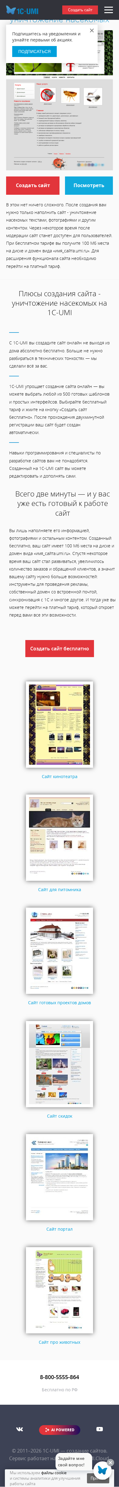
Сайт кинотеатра (60, 776)
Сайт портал (59, 1229)
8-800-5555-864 (59, 1377)
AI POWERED (62, 1429)
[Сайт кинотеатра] (59, 768)
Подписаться (34, 51)
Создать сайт (80, 9)
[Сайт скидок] (59, 1107)
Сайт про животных (59, 1342)
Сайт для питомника (59, 889)
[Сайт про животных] (59, 1333)
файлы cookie (54, 1472)
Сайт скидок (59, 1116)
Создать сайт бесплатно (59, 648)
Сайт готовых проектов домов (59, 1002)
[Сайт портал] (59, 1220)
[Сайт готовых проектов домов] (59, 994)
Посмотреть (89, 185)
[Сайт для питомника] (59, 881)
